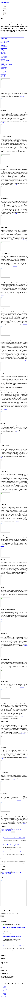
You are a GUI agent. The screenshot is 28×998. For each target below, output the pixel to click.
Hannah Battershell (4, 46)
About (4, 8)
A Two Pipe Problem (5, 41)
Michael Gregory (4, 65)
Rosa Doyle (3, 72)
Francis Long (3, 45)
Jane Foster (3, 52)
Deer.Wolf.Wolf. (4, 44)
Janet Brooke (3, 53)
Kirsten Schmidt (4, 57)
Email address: (4, 913)
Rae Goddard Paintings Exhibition (12, 845)
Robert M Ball (3, 71)
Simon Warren (3, 74)
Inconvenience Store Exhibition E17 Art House (15, 852)
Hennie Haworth (4, 48)
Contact (4, 14)
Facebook (3, 996)
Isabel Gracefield (4, 50)
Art (3, 10)
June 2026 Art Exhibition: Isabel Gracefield (14, 838)
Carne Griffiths (4, 42)
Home (4, 6)
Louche (2, 63)
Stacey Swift (3, 75)
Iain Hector (3, 49)
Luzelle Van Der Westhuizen (6, 64)
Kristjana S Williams (5, 60)
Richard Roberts (4, 70)
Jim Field (2, 55)
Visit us (4, 13)
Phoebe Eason (3, 68)
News (4, 12)
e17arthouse (5, 2)
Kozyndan (3, 59)
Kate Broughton (4, 56)
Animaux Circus (4, 38)
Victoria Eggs (3, 76)
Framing (5, 9)
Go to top (22, 96)
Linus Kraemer (4, 61)
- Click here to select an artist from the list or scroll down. (12, 37)
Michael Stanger (4, 67)
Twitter (6, 996)
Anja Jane (3, 39)
